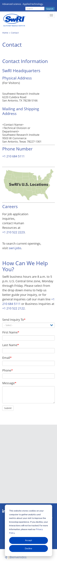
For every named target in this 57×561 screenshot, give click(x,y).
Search (49, 8)
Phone (6, 370)
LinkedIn (4, 511)
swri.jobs (15, 248)
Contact (15, 32)
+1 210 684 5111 (13, 156)
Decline (28, 548)
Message (8, 383)
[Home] (14, 20)
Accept (28, 540)
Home (5, 32)
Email (6, 358)
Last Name (9, 345)
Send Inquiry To (13, 320)
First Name (10, 332)
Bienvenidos (18, 557)
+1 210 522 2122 (13, 308)
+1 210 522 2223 (13, 232)
